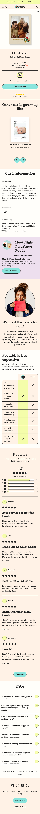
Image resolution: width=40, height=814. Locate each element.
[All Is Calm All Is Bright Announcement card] (20, 129)
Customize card (20, 86)
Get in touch (20, 800)
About (12, 791)
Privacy (34, 791)
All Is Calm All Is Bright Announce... (20, 144)
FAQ (19, 791)
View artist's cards (11, 271)
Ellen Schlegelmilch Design (20, 147)
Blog (20, 794)
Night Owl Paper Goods (21, 57)
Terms (26, 791)
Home (5, 791)
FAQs (20, 774)
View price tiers (20, 67)
